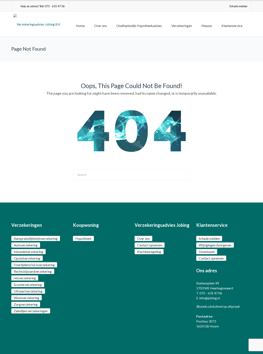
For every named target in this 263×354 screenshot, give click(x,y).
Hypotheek (83, 238)
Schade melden (238, 6)
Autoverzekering (26, 245)
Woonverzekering (26, 298)
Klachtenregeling (149, 252)
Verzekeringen (181, 26)
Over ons (100, 26)
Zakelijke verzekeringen (31, 311)
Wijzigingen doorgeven (215, 245)
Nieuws (206, 26)
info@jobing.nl (209, 298)
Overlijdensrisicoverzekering (34, 265)
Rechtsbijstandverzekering (33, 271)
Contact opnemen (149, 245)
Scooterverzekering (28, 284)
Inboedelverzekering (28, 252)
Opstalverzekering (27, 258)
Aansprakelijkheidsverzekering (36, 238)
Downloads (207, 252)
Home (80, 26)
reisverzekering (25, 278)
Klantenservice (231, 26)
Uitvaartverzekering (28, 291)
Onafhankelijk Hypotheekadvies (139, 26)
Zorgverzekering (26, 304)
